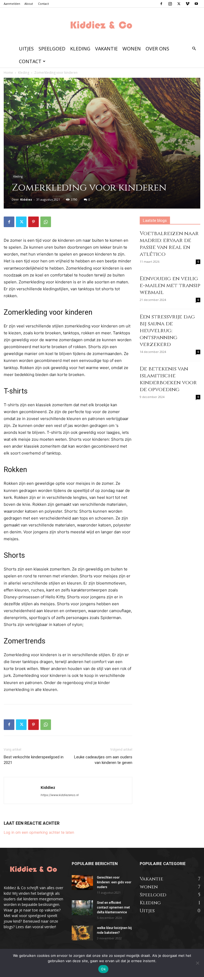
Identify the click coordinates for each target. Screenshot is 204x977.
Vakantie (106, 48)
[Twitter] (179, 3)
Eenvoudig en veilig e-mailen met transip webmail (170, 285)
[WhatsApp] (45, 222)
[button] (194, 48)
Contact (43, 4)
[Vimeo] (188, 3)
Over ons (157, 48)
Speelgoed (52, 48)
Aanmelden (12, 4)
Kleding (80, 48)
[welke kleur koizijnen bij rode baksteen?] (82, 933)
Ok (103, 969)
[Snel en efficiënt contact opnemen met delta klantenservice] (82, 907)
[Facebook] (161, 3)
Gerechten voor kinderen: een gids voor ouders (114, 882)
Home (8, 72)
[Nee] (197, 963)
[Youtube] (196, 3)
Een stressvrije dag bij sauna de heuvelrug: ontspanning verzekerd (167, 330)
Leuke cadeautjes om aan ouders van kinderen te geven (103, 760)
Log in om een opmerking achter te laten (39, 832)
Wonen (131, 48)
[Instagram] (170, 3)
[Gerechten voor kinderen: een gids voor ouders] (82, 882)
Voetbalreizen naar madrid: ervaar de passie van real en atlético (169, 244)
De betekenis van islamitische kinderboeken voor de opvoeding (168, 379)
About (28, 4)
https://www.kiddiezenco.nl (60, 795)
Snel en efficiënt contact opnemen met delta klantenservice (113, 907)
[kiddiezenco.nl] (102, 25)
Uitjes (26, 48)
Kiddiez (26, 199)
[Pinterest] (33, 222)
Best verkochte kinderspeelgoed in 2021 (33, 760)
